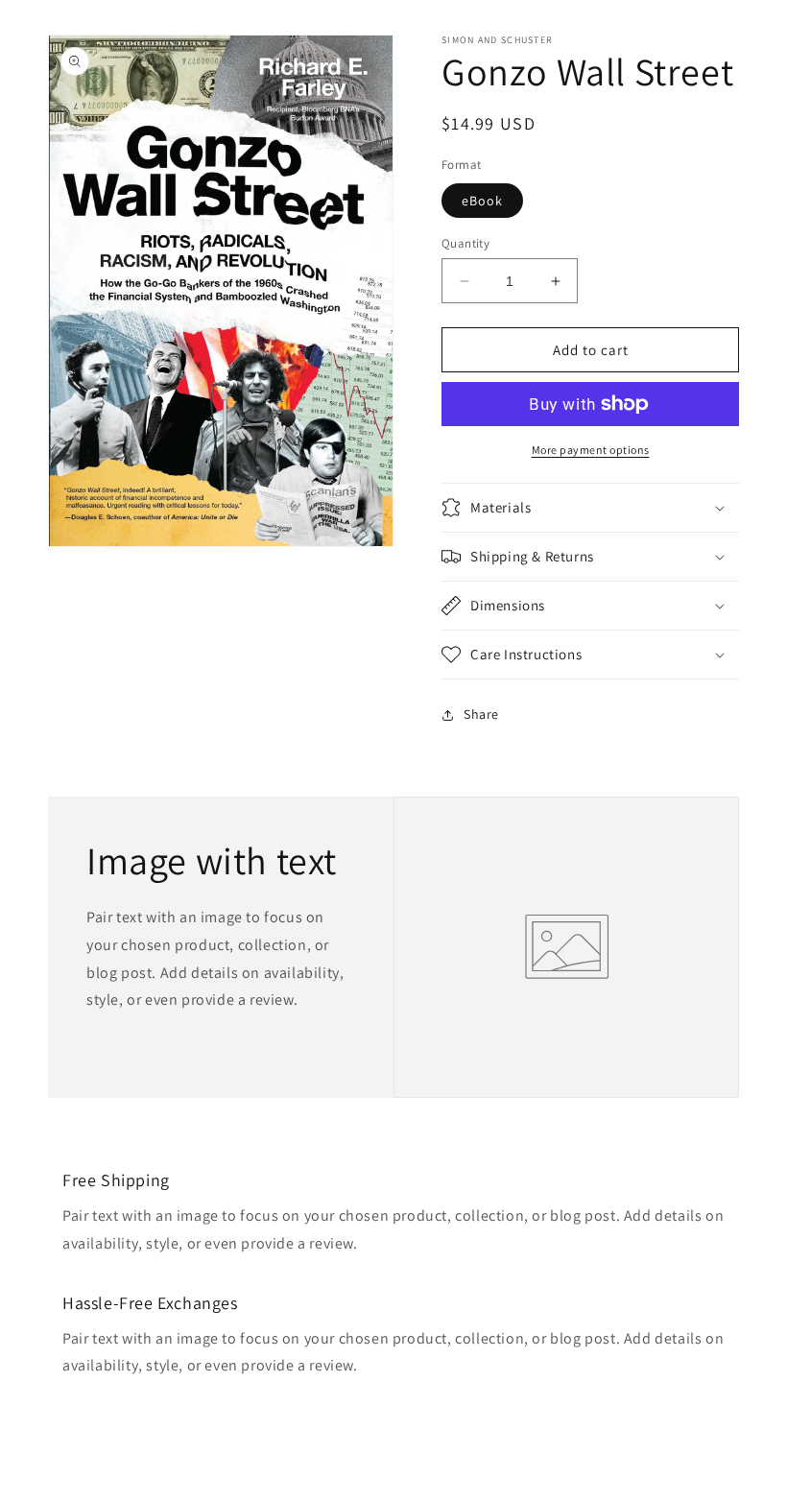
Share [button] (481, 714)
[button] (590, 508)
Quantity (465, 243)
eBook (482, 200)
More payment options (591, 449)
